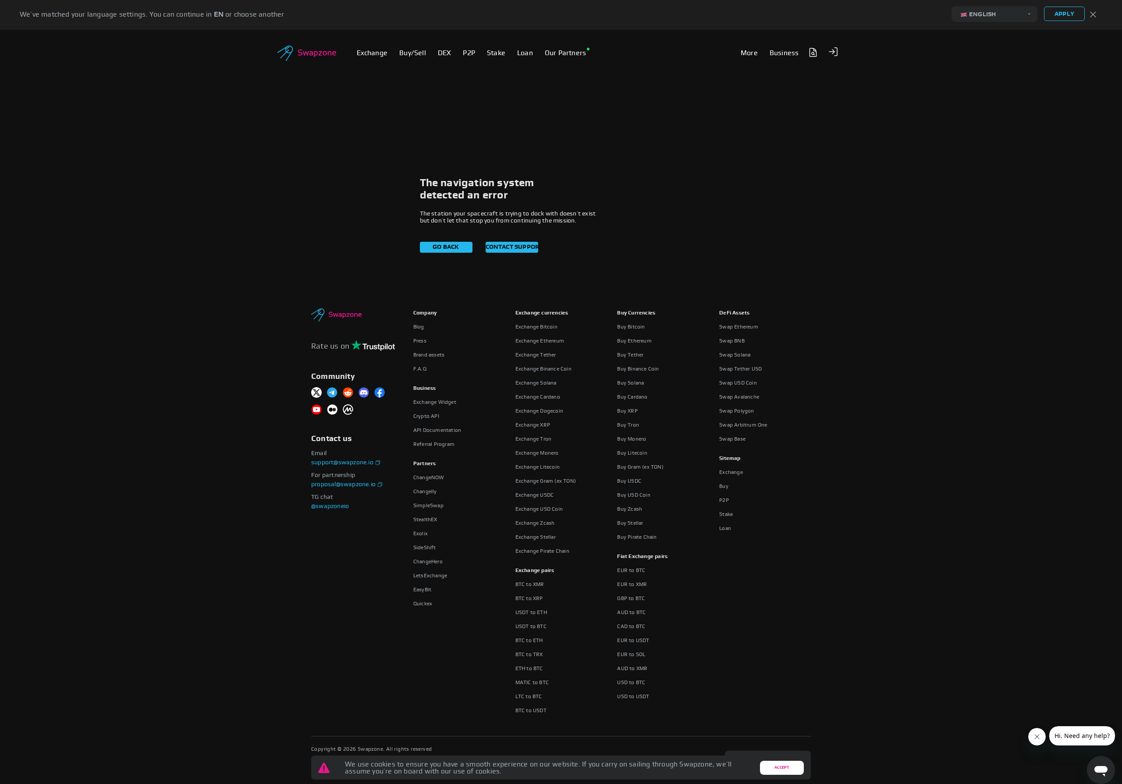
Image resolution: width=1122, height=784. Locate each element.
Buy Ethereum (634, 340)
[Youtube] (316, 410)
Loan (725, 528)
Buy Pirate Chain (637, 537)
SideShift (424, 547)
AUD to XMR (632, 668)
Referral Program (433, 444)
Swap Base (732, 438)
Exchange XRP (532, 424)
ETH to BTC (529, 668)
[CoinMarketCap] (348, 410)
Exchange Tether (535, 354)
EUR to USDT (633, 640)
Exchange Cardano (537, 396)
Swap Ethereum (738, 326)
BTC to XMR (529, 584)
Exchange (731, 472)
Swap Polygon (736, 410)
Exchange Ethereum (539, 340)
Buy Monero (631, 438)
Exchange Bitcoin (536, 326)
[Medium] (332, 410)
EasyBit (422, 589)
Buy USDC (629, 481)
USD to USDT (633, 696)
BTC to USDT (531, 710)
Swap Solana (734, 354)
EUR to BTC (631, 570)
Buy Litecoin (632, 453)
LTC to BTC (528, 696)
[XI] (316, 393)
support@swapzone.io (342, 462)
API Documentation (437, 430)
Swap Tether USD (740, 368)
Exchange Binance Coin (543, 368)
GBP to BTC (631, 598)
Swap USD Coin (738, 382)
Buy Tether (630, 354)
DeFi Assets (734, 312)
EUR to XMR (632, 584)
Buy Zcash (629, 509)
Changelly (425, 491)
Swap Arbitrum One (743, 424)
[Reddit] (348, 393)
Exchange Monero (537, 453)
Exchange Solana (536, 382)
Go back (446, 247)
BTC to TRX (529, 654)
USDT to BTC (531, 626)
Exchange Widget (434, 402)
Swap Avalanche (739, 396)
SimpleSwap (428, 505)
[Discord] (364, 393)
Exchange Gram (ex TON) (545, 481)
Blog (418, 326)
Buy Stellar (630, 523)
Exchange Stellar (535, 537)
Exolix (420, 533)
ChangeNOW (428, 477)
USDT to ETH (531, 612)
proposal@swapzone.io (343, 484)
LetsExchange (430, 575)
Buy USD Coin (633, 495)
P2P (724, 500)
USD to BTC (631, 682)
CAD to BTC (631, 626)
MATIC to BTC (532, 682)
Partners (424, 463)
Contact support (512, 247)
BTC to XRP (529, 598)
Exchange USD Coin (539, 509)
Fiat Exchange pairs (642, 556)
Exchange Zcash (535, 523)
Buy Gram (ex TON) (640, 467)
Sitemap (729, 458)
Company (425, 312)
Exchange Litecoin (537, 467)
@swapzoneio (330, 506)
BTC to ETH (529, 640)
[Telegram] (332, 393)
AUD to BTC (631, 612)
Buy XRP (627, 410)
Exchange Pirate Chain (542, 551)
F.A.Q (419, 368)
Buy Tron (628, 424)
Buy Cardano (632, 396)
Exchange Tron (533, 438)
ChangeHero (428, 561)
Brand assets (428, 354)
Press (419, 340)
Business (424, 388)
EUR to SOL (631, 654)
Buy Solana (630, 382)
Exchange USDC (534, 495)
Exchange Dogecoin (539, 410)
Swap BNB (732, 340)
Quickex (422, 603)
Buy (723, 486)
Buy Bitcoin (631, 326)
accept (781, 768)
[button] (833, 51)
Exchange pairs (534, 570)
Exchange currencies (541, 312)
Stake (726, 514)
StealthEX (425, 519)
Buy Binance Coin (638, 368)
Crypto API (426, 416)
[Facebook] (379, 393)
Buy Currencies (636, 312)
